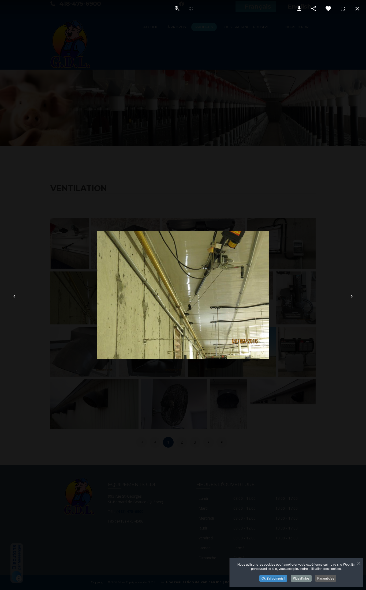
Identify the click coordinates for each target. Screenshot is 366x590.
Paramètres (325, 578)
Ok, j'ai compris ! (273, 578)
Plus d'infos (301, 578)
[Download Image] (299, 8)
